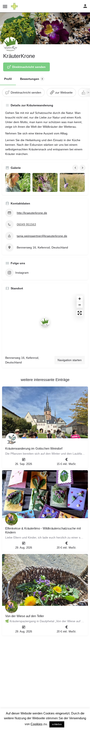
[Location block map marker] (45, 323)
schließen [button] (57, 724)
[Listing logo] (10, 44)
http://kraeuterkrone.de (32, 213)
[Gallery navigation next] (82, 168)
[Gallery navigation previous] (75, 168)
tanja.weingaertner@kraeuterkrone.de (42, 236)
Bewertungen (31, 79)
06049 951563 (26, 224)
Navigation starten (70, 360)
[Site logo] (15, 6)
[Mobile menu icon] (5, 6)
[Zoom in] (80, 299)
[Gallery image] (17, 182)
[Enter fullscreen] (80, 313)
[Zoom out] (80, 305)
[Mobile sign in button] (85, 6)
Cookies (36, 724)
